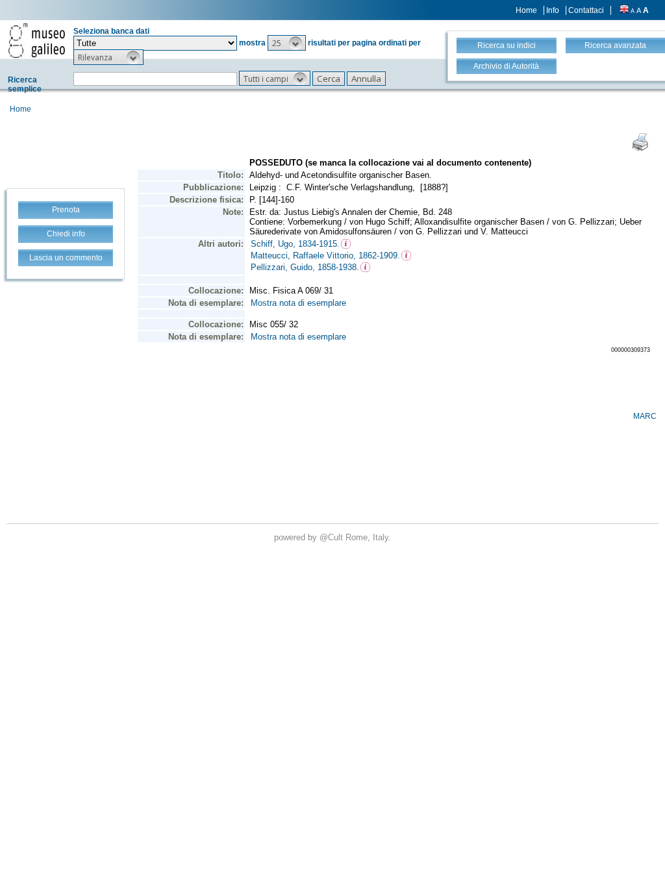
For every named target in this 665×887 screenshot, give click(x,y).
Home (526, 10)
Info (552, 10)
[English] (624, 10)
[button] (287, 43)
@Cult (332, 537)
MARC (645, 416)
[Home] (37, 40)
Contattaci (586, 10)
